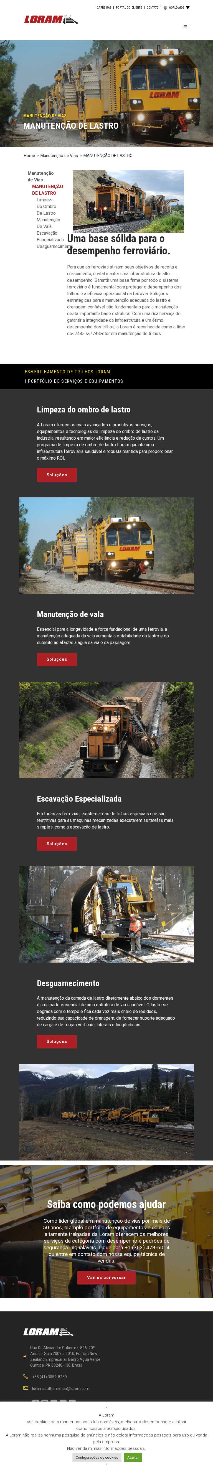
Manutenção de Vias (59, 155)
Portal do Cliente (129, 7)
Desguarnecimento (55, 246)
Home (29, 155)
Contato (153, 7)
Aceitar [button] (133, 1457)
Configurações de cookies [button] (97, 1457)
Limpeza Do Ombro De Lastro (46, 206)
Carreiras (104, 7)
